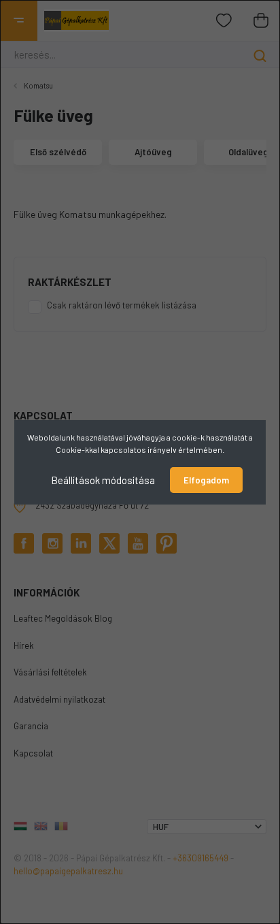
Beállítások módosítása (103, 479)
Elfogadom (206, 480)
